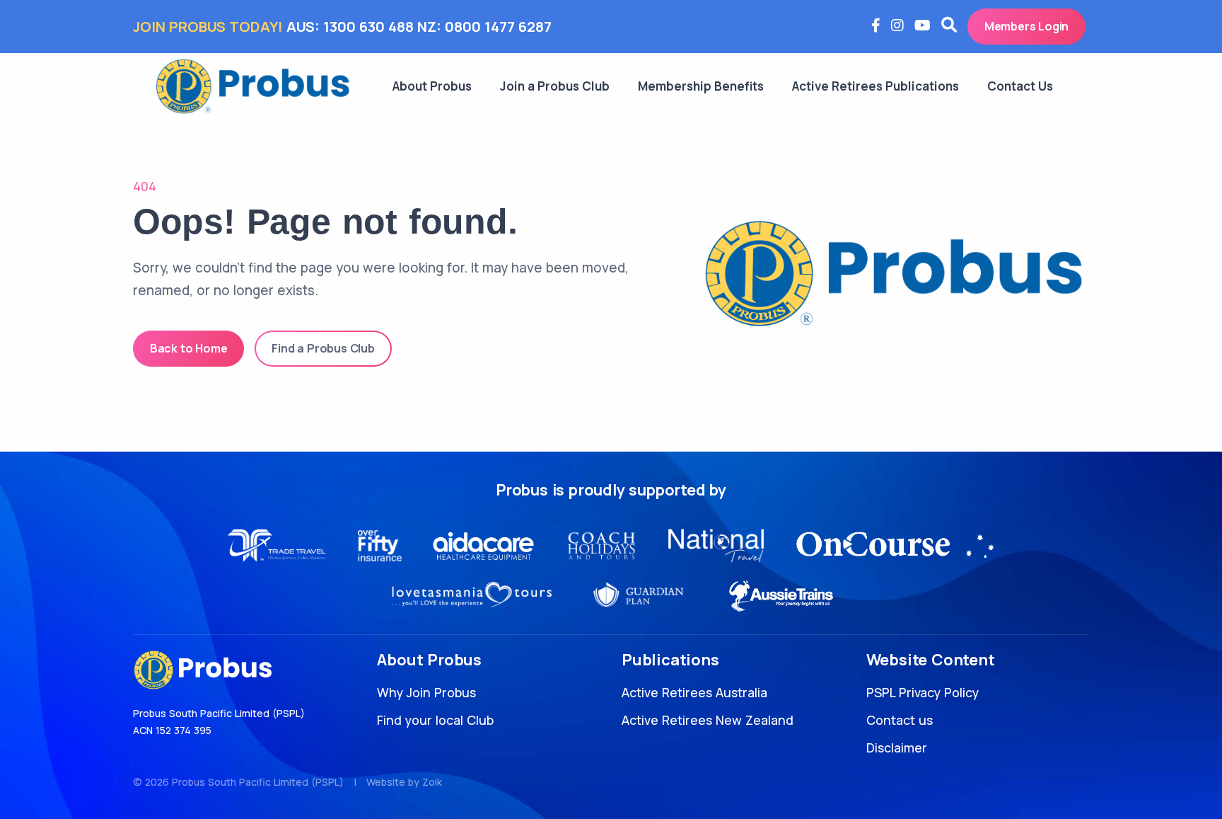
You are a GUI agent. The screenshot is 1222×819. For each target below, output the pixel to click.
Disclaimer (896, 747)
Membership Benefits (701, 86)
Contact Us (1020, 86)
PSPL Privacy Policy (922, 692)
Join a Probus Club (555, 86)
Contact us (899, 719)
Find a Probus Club (323, 348)
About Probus (432, 86)
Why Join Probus (426, 692)
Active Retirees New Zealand (707, 719)
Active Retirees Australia (694, 692)
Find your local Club (435, 719)
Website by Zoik (404, 782)
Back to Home (189, 348)
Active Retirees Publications (875, 86)
